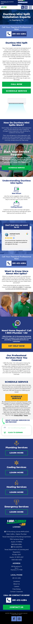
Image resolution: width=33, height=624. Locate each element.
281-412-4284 (16, 578)
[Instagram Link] (19, 618)
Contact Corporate (16, 591)
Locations (16, 581)
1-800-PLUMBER (17, 287)
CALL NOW (16, 84)
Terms (26, 415)
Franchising (16, 589)
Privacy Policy (18, 415)
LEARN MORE (16, 453)
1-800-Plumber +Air (16, 333)
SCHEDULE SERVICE (16, 91)
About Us (16, 584)
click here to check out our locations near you (18, 288)
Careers (16, 586)
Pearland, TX (4, 2)
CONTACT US (16, 607)
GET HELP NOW (16, 346)
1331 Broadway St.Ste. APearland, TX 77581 (16, 568)
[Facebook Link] (13, 618)
